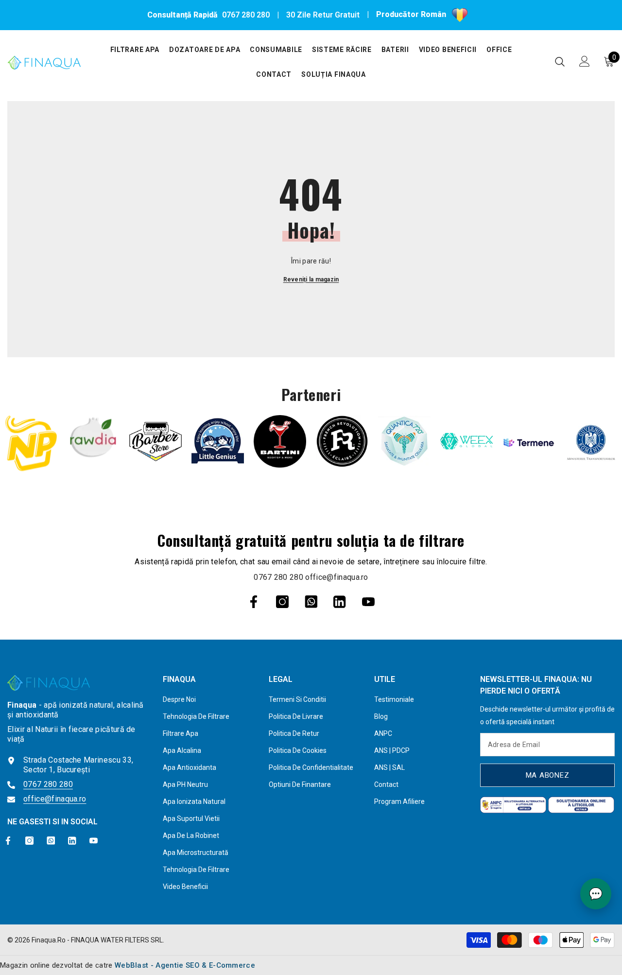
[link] (31, 443)
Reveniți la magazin (311, 279)
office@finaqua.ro (336, 577)
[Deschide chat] (595, 893)
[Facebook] (253, 601)
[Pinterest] (311, 601)
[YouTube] (368, 601)
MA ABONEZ (548, 775)
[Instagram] (282, 601)
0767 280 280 (246, 14)
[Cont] (584, 61)
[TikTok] (339, 601)
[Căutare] (560, 61)
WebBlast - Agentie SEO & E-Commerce (185, 965)
